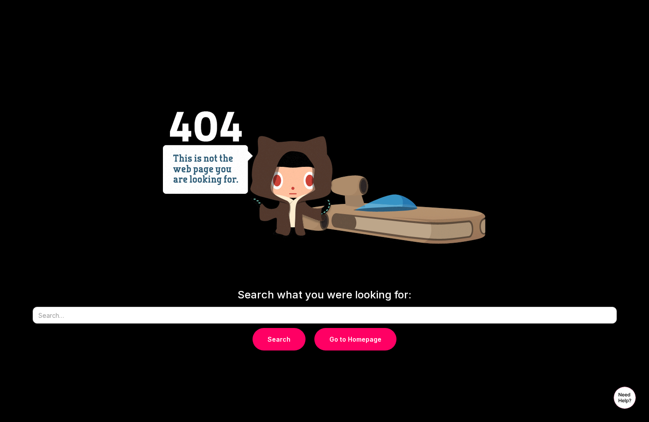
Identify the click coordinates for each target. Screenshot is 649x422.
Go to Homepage (355, 339)
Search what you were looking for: (324, 295)
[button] (625, 398)
